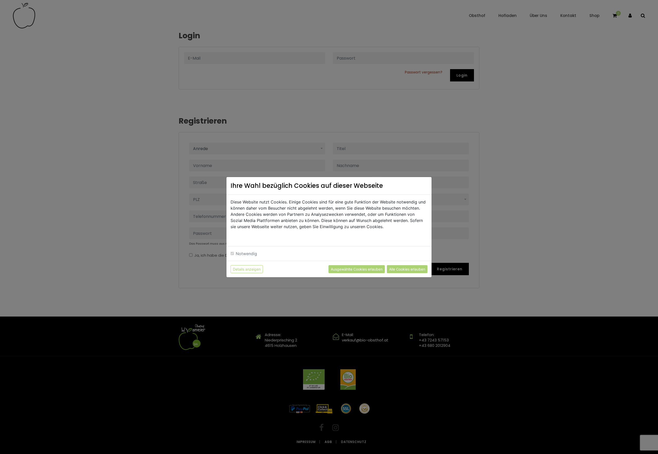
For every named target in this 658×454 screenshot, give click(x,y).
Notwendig (246, 253)
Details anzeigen (247, 269)
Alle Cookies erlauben (407, 269)
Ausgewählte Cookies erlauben (356, 269)
